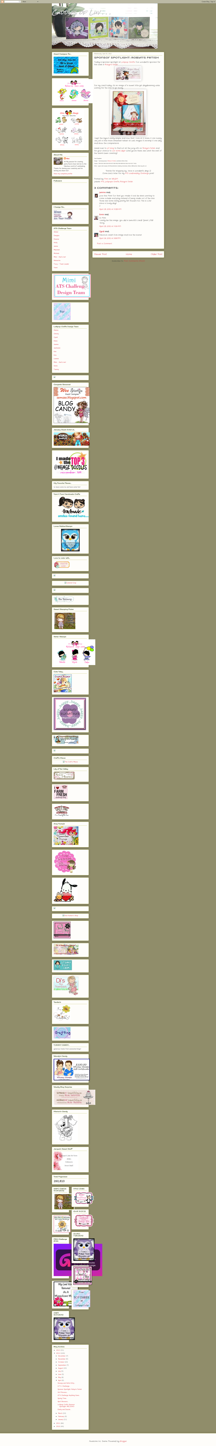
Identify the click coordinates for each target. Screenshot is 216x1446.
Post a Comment (104, 243)
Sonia (101, 214)
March (60, 1413)
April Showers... (63, 1401)
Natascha (57, 260)
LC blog (110, 148)
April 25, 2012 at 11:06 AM (110, 226)
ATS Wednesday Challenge (137, 173)
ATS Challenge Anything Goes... (69, 1395)
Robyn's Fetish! (111, 64)
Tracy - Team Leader (61, 264)
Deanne (56, 239)
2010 (58, 1426)
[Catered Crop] (70, 583)
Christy (56, 334)
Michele (56, 253)
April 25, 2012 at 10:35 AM (110, 209)
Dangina (56, 235)
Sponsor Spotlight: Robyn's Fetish (70, 1389)
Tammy (56, 369)
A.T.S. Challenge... (64, 1386)
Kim (55, 351)
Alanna (56, 330)
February (61, 1416)
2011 (58, 1423)
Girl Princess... (63, 1392)
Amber (56, 232)
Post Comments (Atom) (134, 261)
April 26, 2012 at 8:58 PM (110, 238)
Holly (55, 242)
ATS (102, 181)
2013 (58, 1350)
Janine (56, 246)
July (59, 1371)
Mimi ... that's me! (60, 362)
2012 (58, 1353)
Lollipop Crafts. (128, 62)
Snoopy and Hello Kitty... (66, 1383)
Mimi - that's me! (60, 257)
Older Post (156, 254)
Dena (55, 341)
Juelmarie (57, 348)
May (59, 1377)
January (61, 1419)
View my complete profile (63, 173)
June (60, 1374)
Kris (55, 355)
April (60, 1380)
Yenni (55, 267)
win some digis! (118, 150)
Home (129, 254)
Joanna (56, 344)
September (62, 1365)
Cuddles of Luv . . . (81, 12)
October (61, 1362)
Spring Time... (62, 1398)
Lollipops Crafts (112, 181)
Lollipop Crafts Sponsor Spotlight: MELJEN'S (66, 1405)
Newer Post (100, 254)
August (60, 1368)
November (62, 1359)
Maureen (57, 250)
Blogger (123, 1441)
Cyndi (101, 231)
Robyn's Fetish (149, 148)
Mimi (67, 158)
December (62, 1356)
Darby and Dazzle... (64, 1409)
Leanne (102, 192)
